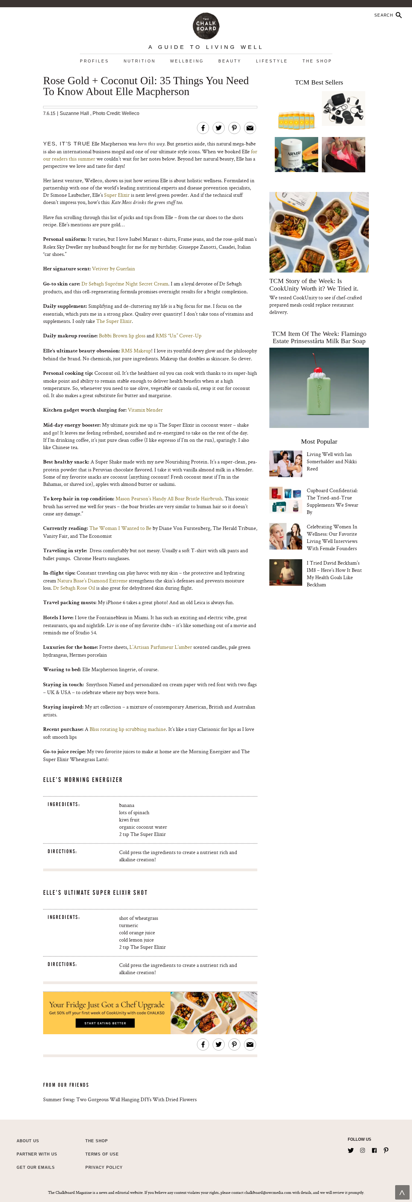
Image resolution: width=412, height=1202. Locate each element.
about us (28, 1141)
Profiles (94, 61)
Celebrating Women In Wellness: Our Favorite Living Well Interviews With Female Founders (332, 537)
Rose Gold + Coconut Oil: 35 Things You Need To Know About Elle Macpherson (146, 86)
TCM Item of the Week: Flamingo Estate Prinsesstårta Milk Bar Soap (319, 337)
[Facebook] (374, 1149)
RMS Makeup (136, 350)
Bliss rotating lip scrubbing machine (128, 728)
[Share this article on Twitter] (218, 127)
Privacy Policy (104, 1167)
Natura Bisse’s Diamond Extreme (92, 580)
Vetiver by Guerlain (113, 268)
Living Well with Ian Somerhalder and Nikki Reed (332, 461)
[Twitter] (351, 1149)
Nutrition (140, 61)
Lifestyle (272, 61)
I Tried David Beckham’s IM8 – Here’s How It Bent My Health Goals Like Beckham (334, 573)
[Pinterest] (386, 1149)
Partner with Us (37, 1154)
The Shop (317, 61)
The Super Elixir (114, 320)
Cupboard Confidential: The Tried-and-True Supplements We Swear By (332, 501)
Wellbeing (187, 61)
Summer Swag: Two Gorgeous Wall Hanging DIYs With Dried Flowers (120, 1099)
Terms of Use (102, 1154)
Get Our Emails (36, 1167)
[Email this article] (250, 127)
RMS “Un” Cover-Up (178, 335)
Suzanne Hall (74, 113)
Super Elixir (117, 194)
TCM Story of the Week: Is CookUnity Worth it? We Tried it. (313, 284)
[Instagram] (363, 1149)
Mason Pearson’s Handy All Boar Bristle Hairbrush (169, 498)
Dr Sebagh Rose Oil (74, 587)
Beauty (230, 61)
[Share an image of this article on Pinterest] (234, 127)
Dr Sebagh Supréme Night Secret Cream (124, 283)
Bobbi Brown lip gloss (122, 335)
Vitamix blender (145, 409)
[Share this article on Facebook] (203, 127)
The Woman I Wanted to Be (120, 527)
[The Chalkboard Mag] (206, 24)
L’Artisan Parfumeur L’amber (160, 646)
